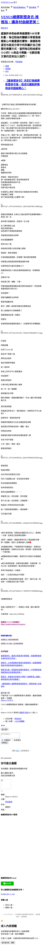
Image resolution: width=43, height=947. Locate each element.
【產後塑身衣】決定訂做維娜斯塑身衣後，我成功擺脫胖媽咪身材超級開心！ (22, 84)
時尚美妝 (18, 62)
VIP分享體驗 (19, 721)
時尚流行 (18, 719)
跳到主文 (4, 28)
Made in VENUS (7, 700)
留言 (27, 713)
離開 (12, 943)
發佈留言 (4, 743)
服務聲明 (24, 917)
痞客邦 (22, 713)
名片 (7, 71)
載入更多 (4, 729)
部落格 (8, 69)
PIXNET (10, 914)
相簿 (7, 66)
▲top (3, 725)
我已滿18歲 (5, 943)
